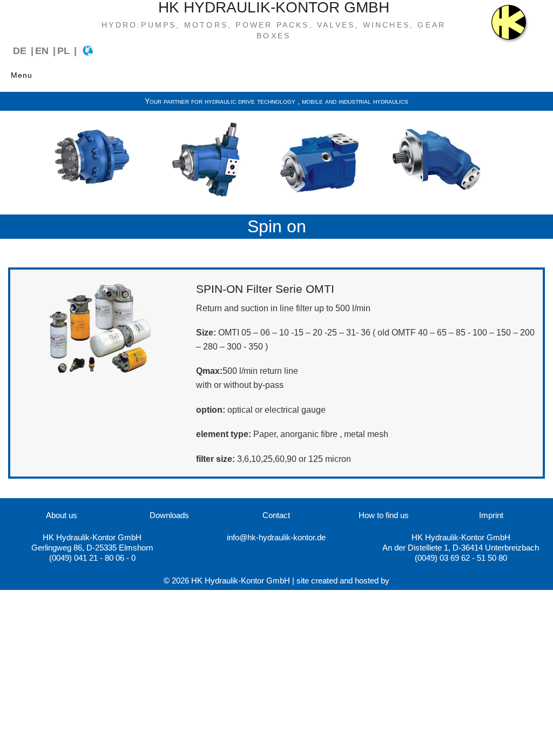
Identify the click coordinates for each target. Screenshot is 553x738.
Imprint (491, 515)
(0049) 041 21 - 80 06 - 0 (92, 557)
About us (61, 515)
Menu (21, 75)
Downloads (169, 515)
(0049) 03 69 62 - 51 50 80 (461, 557)
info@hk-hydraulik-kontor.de (276, 537)
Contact (276, 515)
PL (63, 50)
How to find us (384, 515)
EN (42, 50)
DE (19, 50)
